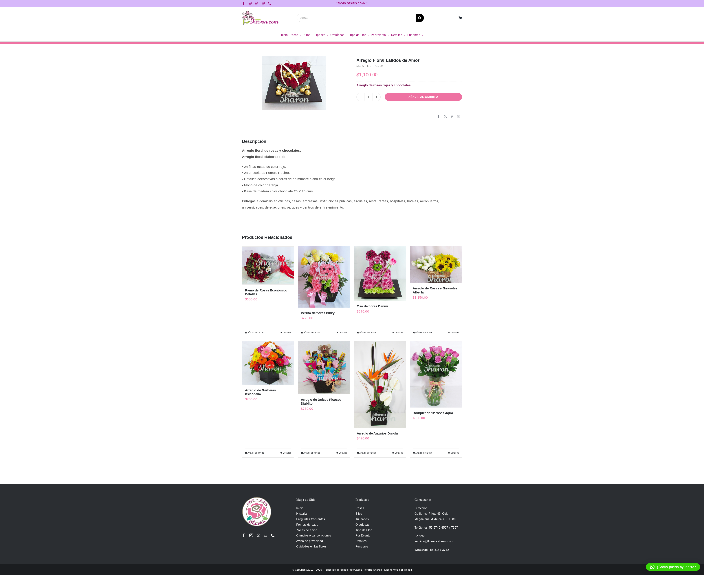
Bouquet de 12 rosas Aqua (433, 413)
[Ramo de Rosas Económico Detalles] (268, 265)
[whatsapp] (256, 3)
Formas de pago (307, 524)
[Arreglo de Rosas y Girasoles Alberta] (436, 264)
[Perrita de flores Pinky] (324, 277)
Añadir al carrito (423, 96)
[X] (445, 116)
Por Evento (363, 535)
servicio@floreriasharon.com (434, 541)
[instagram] (250, 3)
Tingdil (408, 569)
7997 (454, 527)
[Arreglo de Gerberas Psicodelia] (268, 363)
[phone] (269, 3)
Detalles (287, 332)
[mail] (263, 3)
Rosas (359, 508)
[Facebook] (438, 116)
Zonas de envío (306, 530)
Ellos (358, 513)
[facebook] (243, 3)
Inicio (300, 508)
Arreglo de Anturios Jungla (377, 433)
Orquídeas (362, 524)
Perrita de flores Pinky (318, 313)
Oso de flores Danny (372, 306)
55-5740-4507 (438, 527)
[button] (673, 567)
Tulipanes (362, 519)
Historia (301, 513)
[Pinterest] (452, 116)
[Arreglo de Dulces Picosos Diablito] (324, 367)
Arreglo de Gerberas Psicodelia (260, 392)
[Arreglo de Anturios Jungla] (380, 384)
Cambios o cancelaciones (313, 535)
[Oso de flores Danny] (380, 273)
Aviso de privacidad (309, 541)
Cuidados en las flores (311, 546)
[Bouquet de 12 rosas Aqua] (436, 374)
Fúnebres (361, 546)
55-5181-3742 (439, 549)
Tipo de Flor (363, 530)
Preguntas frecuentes (310, 519)
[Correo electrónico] (458, 116)
